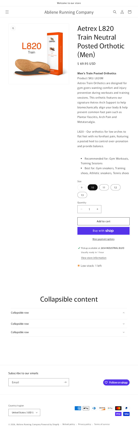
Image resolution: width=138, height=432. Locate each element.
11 (104, 187)
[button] (7, 12)
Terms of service (102, 424)
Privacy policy (84, 424)
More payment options (103, 238)
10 (92, 187)
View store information (93, 257)
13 (82, 195)
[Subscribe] (65, 382)
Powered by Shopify (50, 424)
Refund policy (69, 424)
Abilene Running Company (28, 424)
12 (115, 187)
